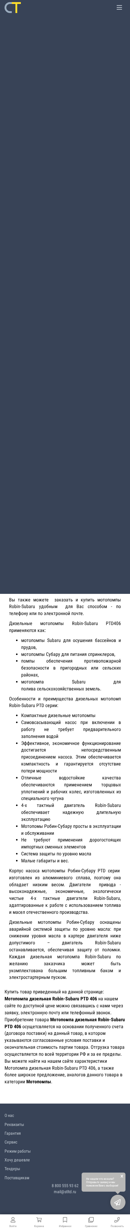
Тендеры (12, 1168)
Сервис (11, 1142)
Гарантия (13, 1133)
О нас (9, 1115)
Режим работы (18, 1151)
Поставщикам (17, 1177)
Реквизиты (14, 1124)
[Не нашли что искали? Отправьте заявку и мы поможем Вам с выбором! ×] (117, 1202)
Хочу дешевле (17, 1159)
